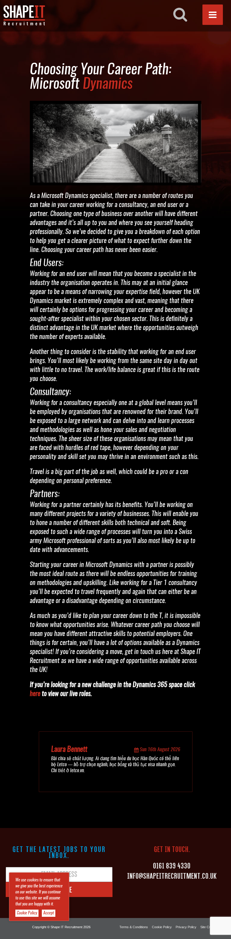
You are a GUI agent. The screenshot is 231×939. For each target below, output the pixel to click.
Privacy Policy (186, 927)
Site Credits (208, 927)
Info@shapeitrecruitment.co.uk (172, 875)
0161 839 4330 (172, 865)
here (35, 694)
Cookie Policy (162, 927)
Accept (48, 913)
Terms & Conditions (133, 927)
